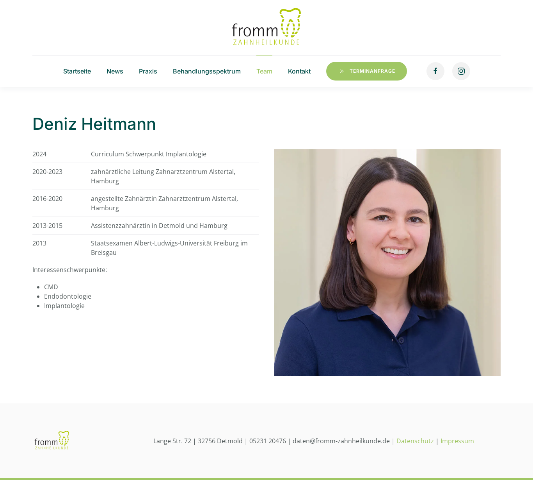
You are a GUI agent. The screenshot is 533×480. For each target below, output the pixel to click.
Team (264, 71)
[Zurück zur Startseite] (266, 28)
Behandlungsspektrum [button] (207, 71)
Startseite (77, 71)
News (115, 71)
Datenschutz (415, 441)
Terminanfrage (372, 71)
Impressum (457, 441)
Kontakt (299, 71)
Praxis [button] (148, 71)
